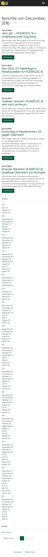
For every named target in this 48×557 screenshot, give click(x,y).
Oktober (5, 224)
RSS (3, 532)
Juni (3, 315)
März (4, 226)
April (3, 208)
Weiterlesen (8, 57)
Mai (3, 318)
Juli (3, 266)
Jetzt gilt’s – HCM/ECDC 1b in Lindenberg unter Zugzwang (19, 34)
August (4, 264)
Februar (5, 210)
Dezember (6, 219)
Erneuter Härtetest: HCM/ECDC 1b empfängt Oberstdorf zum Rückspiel (23, 170)
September (6, 262)
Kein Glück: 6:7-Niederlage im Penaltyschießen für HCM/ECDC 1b (22, 70)
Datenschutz (30, 552)
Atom (9, 532)
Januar (4, 213)
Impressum (17, 552)
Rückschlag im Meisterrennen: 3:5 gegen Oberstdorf (21, 133)
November (6, 222)
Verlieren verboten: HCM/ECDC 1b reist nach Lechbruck (22, 102)
